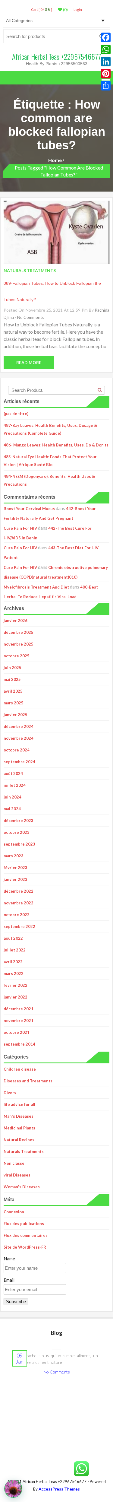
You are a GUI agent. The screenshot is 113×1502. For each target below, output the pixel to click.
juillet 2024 (15, 785)
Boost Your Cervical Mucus (29, 508)
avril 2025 (13, 691)
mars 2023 (14, 855)
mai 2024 (12, 808)
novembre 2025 (18, 644)
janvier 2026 (15, 620)
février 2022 (15, 985)
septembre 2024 (19, 761)
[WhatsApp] (106, 49)
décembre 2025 (18, 632)
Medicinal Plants (19, 1128)
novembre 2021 (18, 1020)
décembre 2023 (18, 820)
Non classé (14, 1163)
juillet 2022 (15, 950)
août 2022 (13, 938)
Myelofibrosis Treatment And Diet (36, 587)
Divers (10, 1092)
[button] (13, 1489)
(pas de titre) (16, 413)
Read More (28, 362)
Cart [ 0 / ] (41, 9)
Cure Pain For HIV (20, 528)
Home (55, 160)
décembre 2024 (18, 726)
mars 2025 (14, 702)
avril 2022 (13, 961)
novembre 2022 (18, 902)
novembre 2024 (18, 738)
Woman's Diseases (22, 1186)
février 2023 (15, 867)
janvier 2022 (15, 997)
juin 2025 (12, 667)
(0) (65, 9)
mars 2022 (14, 973)
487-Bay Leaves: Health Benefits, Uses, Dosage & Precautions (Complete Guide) (50, 429)
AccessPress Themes (59, 1488)
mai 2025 (12, 679)
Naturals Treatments (24, 1151)
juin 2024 (12, 797)
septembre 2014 (19, 1044)
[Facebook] (106, 37)
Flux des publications (24, 1223)
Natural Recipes (19, 1139)
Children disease (20, 1069)
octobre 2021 (17, 1032)
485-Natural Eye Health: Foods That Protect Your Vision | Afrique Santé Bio (50, 460)
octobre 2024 (17, 750)
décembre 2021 (18, 1008)
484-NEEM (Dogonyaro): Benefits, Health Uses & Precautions (49, 480)
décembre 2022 (18, 891)
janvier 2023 (15, 879)
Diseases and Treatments (28, 1080)
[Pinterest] (106, 74)
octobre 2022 (17, 914)
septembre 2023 (19, 844)
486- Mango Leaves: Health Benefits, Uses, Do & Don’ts (56, 445)
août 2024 (13, 773)
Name (9, 1258)
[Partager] (106, 86)
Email (9, 1280)
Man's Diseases (18, 1116)
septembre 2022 (19, 926)
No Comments (30, 317)
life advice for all (19, 1104)
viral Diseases (17, 1175)
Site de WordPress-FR (25, 1247)
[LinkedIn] (106, 62)
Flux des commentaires (26, 1235)
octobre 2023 (17, 832)
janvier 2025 (15, 714)
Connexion (14, 1211)
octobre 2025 (17, 655)
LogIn (78, 9)
